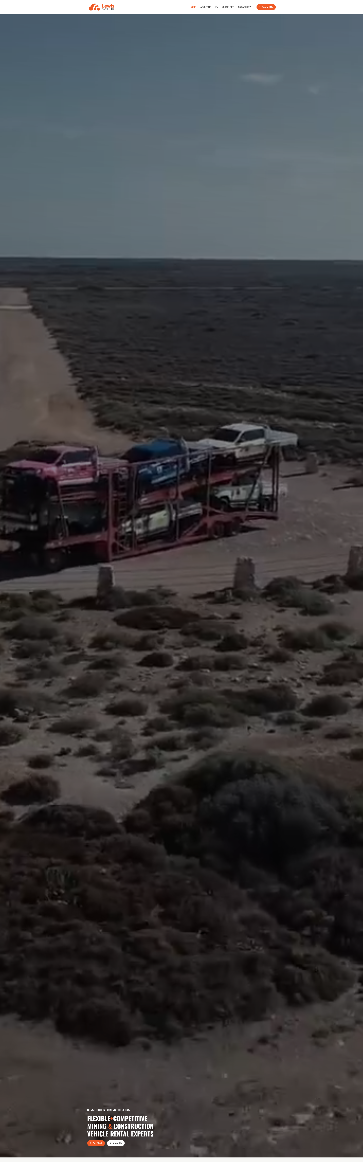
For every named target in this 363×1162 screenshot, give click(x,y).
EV (216, 7)
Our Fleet (228, 7)
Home (193, 7)
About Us (205, 7)
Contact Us (267, 7)
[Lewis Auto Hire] (101, 7)
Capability (244, 7)
